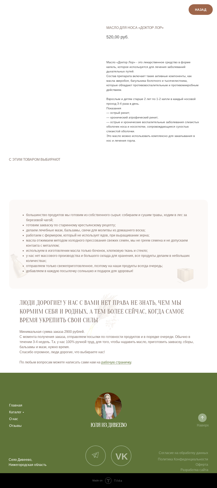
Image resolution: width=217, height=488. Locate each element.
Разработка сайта (194, 470)
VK (121, 456)
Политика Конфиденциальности (183, 459)
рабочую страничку (116, 362)
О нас (13, 419)
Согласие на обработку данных (183, 453)
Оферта (202, 464)
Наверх (203, 425)
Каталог (15, 412)
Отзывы (15, 426)
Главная (15, 405)
